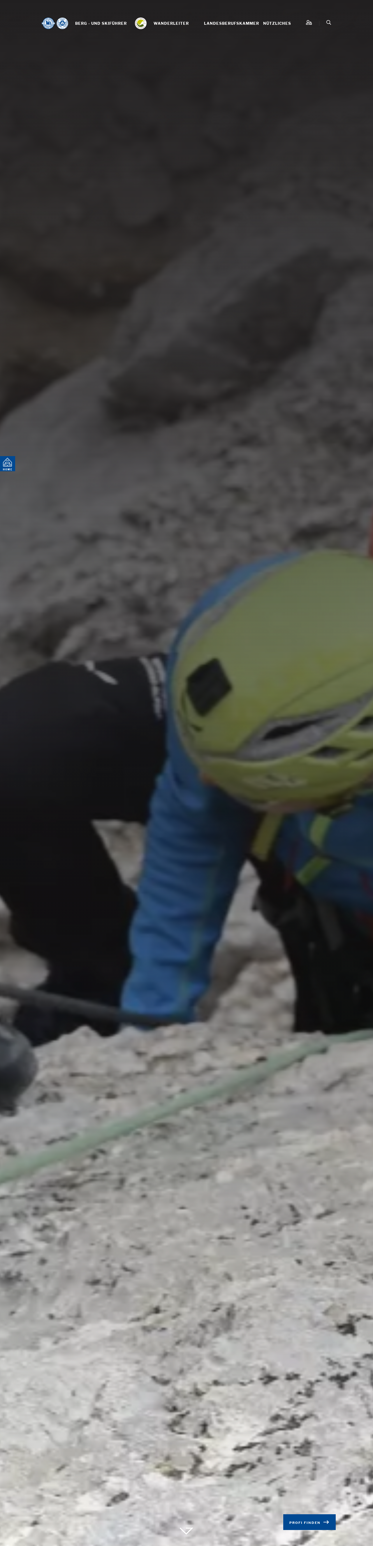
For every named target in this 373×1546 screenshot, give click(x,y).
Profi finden (305, 1523)
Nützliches (277, 23)
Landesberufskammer (231, 23)
